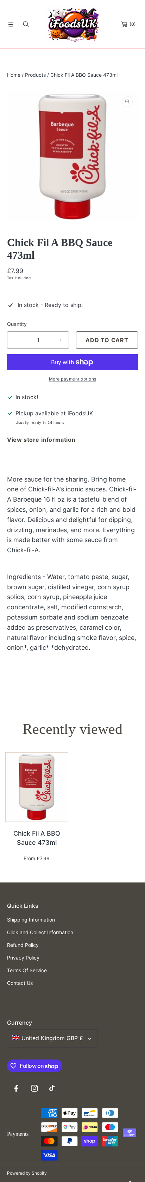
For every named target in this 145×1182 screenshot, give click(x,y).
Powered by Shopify (27, 1173)
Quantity (17, 324)
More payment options (72, 379)
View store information (41, 439)
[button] (10, 24)
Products (35, 75)
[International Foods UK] (72, 24)
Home (13, 75)
